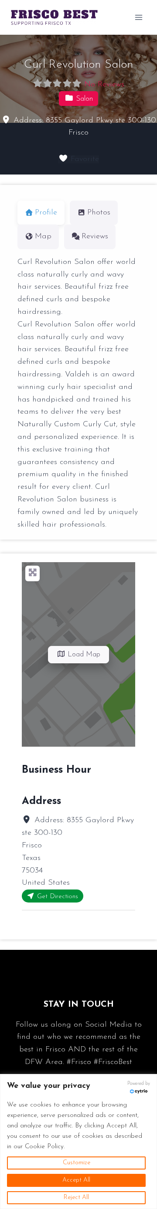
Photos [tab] (98, 213)
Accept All (76, 1180)
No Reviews (104, 85)
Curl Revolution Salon (78, 65)
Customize (76, 1163)
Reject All (76, 1197)
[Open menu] (138, 17)
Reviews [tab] (95, 236)
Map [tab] (43, 236)
